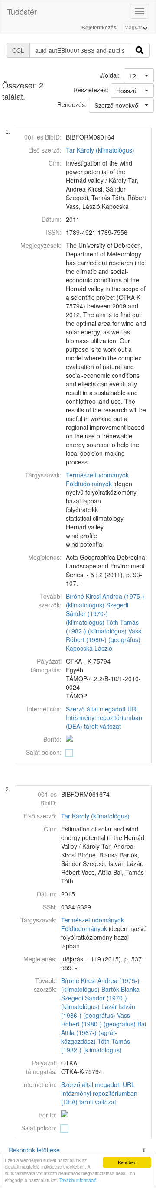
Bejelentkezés (99, 28)
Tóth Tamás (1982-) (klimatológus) (102, 626)
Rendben (127, 1162)
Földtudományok (89, 483)
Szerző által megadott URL (103, 708)
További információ (78, 1180)
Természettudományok (97, 475)
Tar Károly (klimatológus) (100, 150)
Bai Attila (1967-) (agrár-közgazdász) (103, 1032)
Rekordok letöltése (34, 1150)
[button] (139, 75)
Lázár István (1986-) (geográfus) (98, 1010)
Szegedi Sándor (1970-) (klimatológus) (97, 613)
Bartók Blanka (120, 989)
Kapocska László (89, 648)
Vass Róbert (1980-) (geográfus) (103, 635)
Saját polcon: (44, 752)
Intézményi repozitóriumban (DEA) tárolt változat (104, 721)
